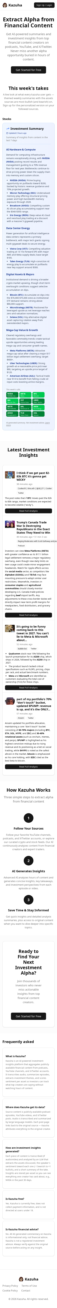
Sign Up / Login (44, 5)
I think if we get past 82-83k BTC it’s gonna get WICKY (33, 476)
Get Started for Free (28, 70)
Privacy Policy (10, 1285)
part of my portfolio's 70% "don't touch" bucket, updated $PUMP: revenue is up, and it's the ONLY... (34, 704)
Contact (25, 1290)
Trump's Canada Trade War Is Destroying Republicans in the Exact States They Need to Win (33, 527)
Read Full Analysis (28, 510)
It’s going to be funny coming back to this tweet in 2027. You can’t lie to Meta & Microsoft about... (33, 633)
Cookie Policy (10, 1290)
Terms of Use (29, 1285)
